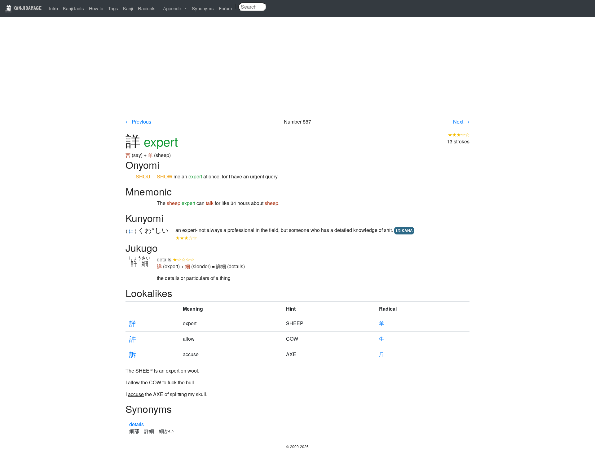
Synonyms (203, 8)
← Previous (138, 121)
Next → (461, 121)
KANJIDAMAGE (27, 8)
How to (96, 8)
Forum (225, 8)
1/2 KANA (404, 230)
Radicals (147, 8)
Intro (53, 8)
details (136, 424)
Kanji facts (73, 8)
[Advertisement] (297, 71)
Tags (113, 8)
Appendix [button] (173, 8)
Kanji (128, 8)
